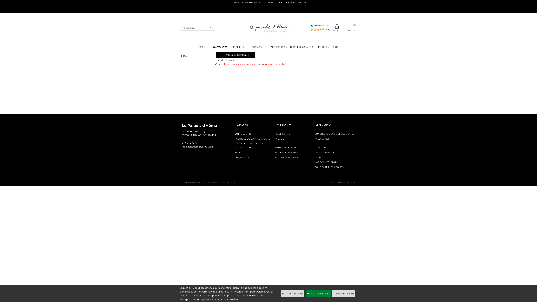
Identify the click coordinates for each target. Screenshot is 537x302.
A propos (320, 147)
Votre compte (243, 134)
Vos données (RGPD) (327, 162)
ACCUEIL (203, 47)
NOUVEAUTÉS (219, 47)
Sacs (237, 152)
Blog (335, 47)
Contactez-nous (324, 152)
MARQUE (323, 47)
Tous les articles (225, 60)
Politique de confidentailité (252, 139)
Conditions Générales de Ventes (334, 134)
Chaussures (259, 47)
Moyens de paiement (287, 157)
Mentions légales (285, 147)
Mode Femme (239, 47)
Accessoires (278, 47)
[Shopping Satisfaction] (320, 26)
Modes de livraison (287, 152)
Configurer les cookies (329, 167)
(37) (327, 30)
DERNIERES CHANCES (302, 47)
